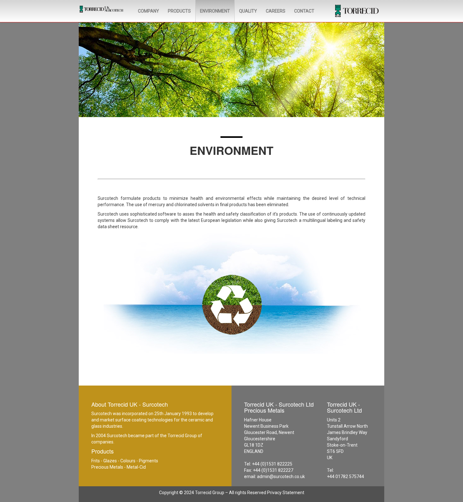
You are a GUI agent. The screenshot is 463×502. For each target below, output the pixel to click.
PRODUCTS (179, 11)
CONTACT (304, 11)
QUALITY (248, 11)
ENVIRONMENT (215, 11)
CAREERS (275, 11)
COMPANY (148, 11)
